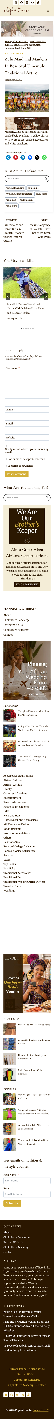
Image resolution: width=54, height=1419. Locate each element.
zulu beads (41, 194)
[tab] (21, 328)
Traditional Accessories (17, 873)
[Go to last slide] (8, 296)
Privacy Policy (17, 1369)
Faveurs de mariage (14, 802)
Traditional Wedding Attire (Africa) (24, 881)
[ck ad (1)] (27, 29)
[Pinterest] (15, 2)
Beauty (7, 789)
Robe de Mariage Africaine (19, 846)
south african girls (15, 188)
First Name (10, 1174)
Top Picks (9, 868)
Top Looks (9, 864)
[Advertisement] (27, 924)
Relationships (11, 842)
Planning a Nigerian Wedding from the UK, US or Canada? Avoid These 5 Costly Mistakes (26, 1326)
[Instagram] (27, 2)
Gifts (6, 811)
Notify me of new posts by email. (26, 459)
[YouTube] (32, 2)
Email (10, 423)
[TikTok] (38, 2)
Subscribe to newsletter (20, 465)
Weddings (9, 890)
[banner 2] (27, 123)
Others (7, 837)
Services (8, 855)
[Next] (46, 296)
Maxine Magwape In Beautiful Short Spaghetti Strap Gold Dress (40, 228)
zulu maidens (27, 200)
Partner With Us (13, 625)
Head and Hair (11, 815)
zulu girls (11, 200)
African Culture (12, 780)
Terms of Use (37, 1369)
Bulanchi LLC (41, 1410)
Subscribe (12, 1203)
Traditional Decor (13, 877)
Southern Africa (14, 53)
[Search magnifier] (46, 179)
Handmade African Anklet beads (34, 1024)
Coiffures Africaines (15, 793)
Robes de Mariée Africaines (19, 851)
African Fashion (12, 784)
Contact (8, 634)
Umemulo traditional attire (19, 194)
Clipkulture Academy (16, 629)
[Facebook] (21, 2)
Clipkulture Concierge (16, 620)
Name (10, 409)
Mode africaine (12, 828)
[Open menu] (48, 10)
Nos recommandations (16, 833)
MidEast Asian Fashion (16, 824)
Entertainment (12, 797)
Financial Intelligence (16, 806)
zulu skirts (11, 206)
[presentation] (27, 282)
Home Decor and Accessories (20, 819)
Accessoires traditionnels (18, 775)
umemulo (33, 188)
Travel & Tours (12, 886)
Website (10, 437)
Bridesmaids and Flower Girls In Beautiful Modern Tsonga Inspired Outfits (13, 230)
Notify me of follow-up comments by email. (26, 451)
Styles (7, 859)
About (7, 615)
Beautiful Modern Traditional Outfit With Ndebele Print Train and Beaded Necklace (25, 308)
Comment (13, 368)
